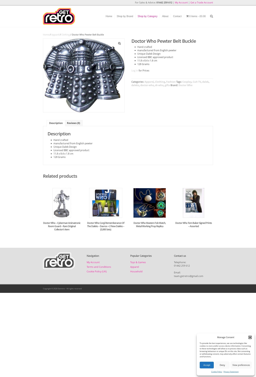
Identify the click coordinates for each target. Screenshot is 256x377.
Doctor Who (185, 85)
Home (109, 16)
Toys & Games (138, 262)
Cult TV (197, 81)
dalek (205, 81)
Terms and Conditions (99, 267)
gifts (167, 85)
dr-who (159, 85)
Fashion (171, 81)
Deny (222, 364)
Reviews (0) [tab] (73, 123)
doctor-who (147, 85)
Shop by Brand (125, 16)
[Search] (210, 16)
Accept (206, 364)
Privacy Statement (231, 371)
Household (136, 271)
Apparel (55, 34)
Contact (177, 16)
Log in (134, 70)
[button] (250, 337)
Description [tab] (56, 123)
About (165, 16)
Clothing (65, 34)
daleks (135, 85)
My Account (181, 2)
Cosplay (187, 81)
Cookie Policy (216, 371)
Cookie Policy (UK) (97, 271)
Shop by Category (147, 16)
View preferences (241, 364)
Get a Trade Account (201, 2)
